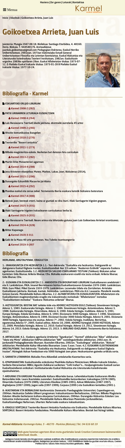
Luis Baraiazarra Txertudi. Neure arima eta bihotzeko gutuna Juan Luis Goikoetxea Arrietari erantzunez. (62, 220)
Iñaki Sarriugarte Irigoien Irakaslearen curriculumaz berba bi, (38, 211)
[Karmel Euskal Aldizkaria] (88, 12)
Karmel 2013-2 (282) (23, 157)
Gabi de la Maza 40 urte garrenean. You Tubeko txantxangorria (40, 240)
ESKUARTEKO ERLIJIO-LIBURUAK (23, 104)
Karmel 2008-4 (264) (23, 118)
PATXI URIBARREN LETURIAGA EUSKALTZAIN (29, 113)
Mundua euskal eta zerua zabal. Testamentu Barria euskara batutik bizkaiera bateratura (54, 191)
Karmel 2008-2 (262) (23, 108)
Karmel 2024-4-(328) (23, 225)
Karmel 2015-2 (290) (23, 177)
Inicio (5, 18)
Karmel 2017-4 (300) (23, 196)
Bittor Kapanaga (14, 230)
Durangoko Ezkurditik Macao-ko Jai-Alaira (28, 181)
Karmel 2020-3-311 (22, 235)
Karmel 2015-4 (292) (23, 186)
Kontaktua (78, 2)
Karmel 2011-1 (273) (23, 147)
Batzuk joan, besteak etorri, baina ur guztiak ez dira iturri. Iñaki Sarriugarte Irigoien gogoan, (56, 201)
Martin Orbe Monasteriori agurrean (24, 162)
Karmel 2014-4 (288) (23, 167)
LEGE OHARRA (74, 442)
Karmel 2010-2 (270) (23, 138)
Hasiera (44, 2)
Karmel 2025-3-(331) (23, 206)
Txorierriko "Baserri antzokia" (21, 143)
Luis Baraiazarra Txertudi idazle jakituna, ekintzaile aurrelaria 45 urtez (44, 123)
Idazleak (15, 18)
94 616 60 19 (89, 424)
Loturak (66, 2)
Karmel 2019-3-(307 (22, 245)
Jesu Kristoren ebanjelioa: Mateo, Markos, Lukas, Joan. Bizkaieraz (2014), (45, 172)
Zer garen (55, 2)
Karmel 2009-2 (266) (23, 128)
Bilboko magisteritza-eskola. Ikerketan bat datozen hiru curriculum (41, 152)
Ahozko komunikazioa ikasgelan (23, 133)
